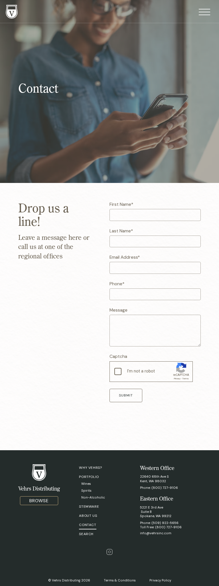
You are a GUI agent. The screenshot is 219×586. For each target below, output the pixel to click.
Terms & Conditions (120, 580)
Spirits (86, 491)
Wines (86, 484)
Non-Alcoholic (93, 497)
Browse (39, 501)
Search (86, 534)
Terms (185, 378)
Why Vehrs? (90, 467)
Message (118, 310)
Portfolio (89, 477)
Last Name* (121, 231)
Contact (87, 525)
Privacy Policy (160, 580)
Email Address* (125, 257)
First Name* (121, 204)
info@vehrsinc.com (155, 533)
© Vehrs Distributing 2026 (69, 580)
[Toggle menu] (204, 12)
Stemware (89, 506)
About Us (88, 515)
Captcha (118, 356)
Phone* (117, 284)
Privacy (177, 378)
